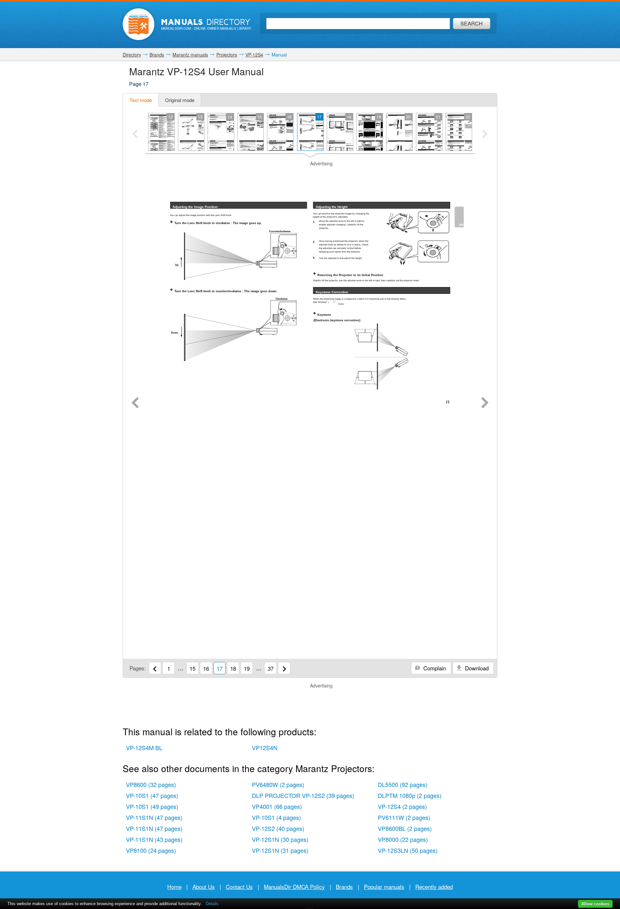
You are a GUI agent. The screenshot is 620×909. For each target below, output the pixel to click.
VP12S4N (264, 747)
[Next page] (485, 403)
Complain (434, 668)
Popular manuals (384, 887)
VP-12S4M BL (144, 747)
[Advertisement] (310, 175)
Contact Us (239, 887)
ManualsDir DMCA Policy (294, 887)
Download (476, 668)
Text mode (140, 100)
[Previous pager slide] (135, 134)
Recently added (434, 887)
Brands (344, 887)
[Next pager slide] (485, 134)
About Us (203, 887)
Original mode (179, 100)
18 (233, 668)
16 (206, 668)
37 (271, 668)
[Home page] (138, 24)
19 (247, 668)
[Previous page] (135, 403)
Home (174, 887)
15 (192, 668)
